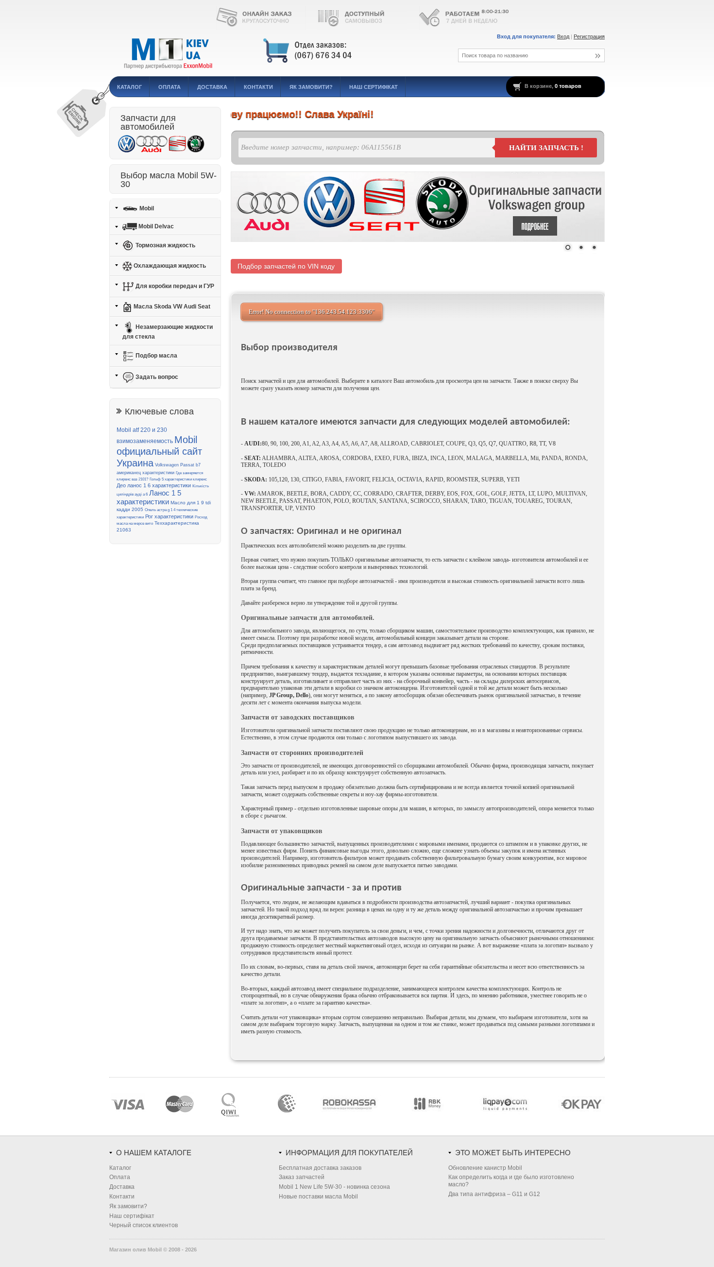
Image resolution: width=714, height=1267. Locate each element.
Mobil (146, 208)
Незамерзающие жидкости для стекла (167, 332)
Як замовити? (311, 87)
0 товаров (568, 86)
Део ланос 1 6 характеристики (154, 485)
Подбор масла (155, 355)
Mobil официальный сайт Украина (159, 451)
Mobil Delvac (155, 226)
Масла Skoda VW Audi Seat (171, 306)
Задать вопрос (156, 377)
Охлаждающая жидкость (169, 265)
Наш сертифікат (373, 87)
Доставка (212, 87)
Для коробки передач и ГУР (174, 286)
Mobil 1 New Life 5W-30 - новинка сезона (334, 1186)
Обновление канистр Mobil (485, 1167)
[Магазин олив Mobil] (272, 51)
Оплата (169, 87)
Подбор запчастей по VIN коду (286, 266)
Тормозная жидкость (164, 245)
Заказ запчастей (301, 1177)
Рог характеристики (169, 516)
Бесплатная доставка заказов (320, 1167)
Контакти (258, 87)
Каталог (129, 87)
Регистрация (589, 36)
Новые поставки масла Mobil (318, 1196)
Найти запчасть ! (546, 148)
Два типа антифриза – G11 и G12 (494, 1194)
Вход (563, 36)
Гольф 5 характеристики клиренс (178, 479)
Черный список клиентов (143, 1225)
